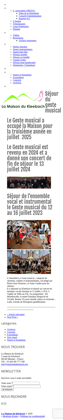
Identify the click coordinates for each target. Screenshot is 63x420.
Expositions (18, 77)
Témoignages (19, 24)
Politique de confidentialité (32, 416)
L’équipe (17, 21)
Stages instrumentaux (23, 49)
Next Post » (12, 317)
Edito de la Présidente (29, 13)
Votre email (7, 386)
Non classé (12, 337)
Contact (13, 86)
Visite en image (17, 32)
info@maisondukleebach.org (14, 364)
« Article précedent (15, 314)
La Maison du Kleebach (23, 7)
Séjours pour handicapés (24, 62)
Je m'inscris (7, 389)
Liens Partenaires (21, 26)
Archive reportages (27, 40)
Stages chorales (20, 46)
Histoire (16, 29)
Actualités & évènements (25, 71)
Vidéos (16, 35)
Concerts (17, 80)
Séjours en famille (21, 57)
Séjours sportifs (20, 54)
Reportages (18, 38)
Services (13, 43)
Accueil (12, 4)
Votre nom (7, 383)
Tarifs (11, 68)
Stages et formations (22, 75)
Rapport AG (24, 18)
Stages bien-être (20, 52)
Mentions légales (10, 416)
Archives (17, 82)
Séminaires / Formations (24, 65)
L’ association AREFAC (24, 10)
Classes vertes (19, 60)
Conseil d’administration (30, 16)
